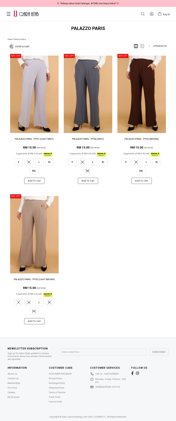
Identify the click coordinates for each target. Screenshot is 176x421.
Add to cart (34, 180)
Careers (11, 392)
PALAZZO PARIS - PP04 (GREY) (88, 139)
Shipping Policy (56, 387)
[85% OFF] (34, 94)
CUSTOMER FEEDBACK (60, 373)
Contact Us (13, 378)
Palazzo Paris (20, 39)
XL (49, 162)
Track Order (54, 397)
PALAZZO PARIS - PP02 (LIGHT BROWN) (34, 279)
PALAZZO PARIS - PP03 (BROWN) (141, 139)
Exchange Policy (57, 383)
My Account (13, 397)
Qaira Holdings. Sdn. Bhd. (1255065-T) (86, 416)
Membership (14, 383)
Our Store (12, 387)
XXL (34, 170)
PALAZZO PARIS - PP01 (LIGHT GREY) (34, 139)
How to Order (55, 401)
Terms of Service (57, 392)
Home (10, 39)
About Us (12, 373)
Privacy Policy (55, 378)
